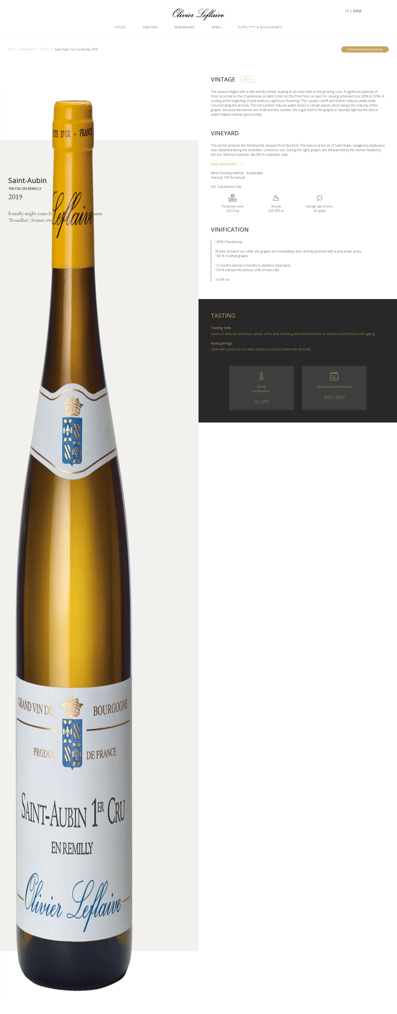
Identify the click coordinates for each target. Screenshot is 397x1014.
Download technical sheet (365, 49)
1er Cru (44, 49)
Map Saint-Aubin (224, 164)
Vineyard (150, 27)
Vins (11, 49)
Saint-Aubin (26, 49)
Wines (217, 27)
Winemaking (185, 27)
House (120, 27)
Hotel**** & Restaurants (260, 27)
